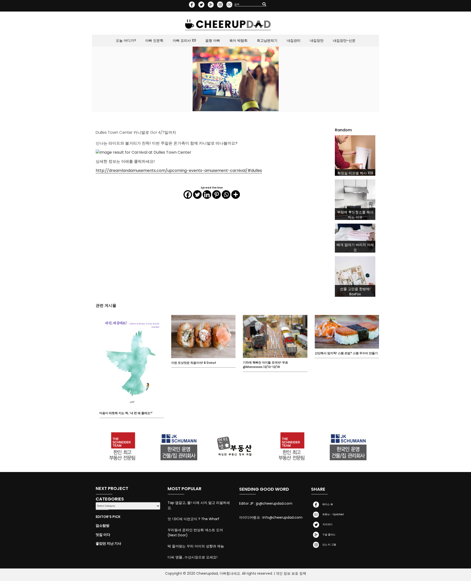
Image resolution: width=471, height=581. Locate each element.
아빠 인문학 (154, 40)
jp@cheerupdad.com (274, 503)
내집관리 (294, 40)
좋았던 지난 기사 (108, 543)
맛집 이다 (103, 534)
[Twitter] (197, 194)
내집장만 (317, 40)
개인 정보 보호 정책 (291, 573)
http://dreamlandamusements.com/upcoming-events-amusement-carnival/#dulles (179, 170)
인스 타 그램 (328, 544)
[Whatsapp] (226, 194)
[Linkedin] (207, 194)
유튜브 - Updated (332, 514)
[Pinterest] (216, 194)
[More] (235, 194)
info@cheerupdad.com (282, 517)
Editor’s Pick (108, 516)
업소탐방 (102, 525)
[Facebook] (187, 194)
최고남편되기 (267, 40)
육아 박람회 (238, 40)
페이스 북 (327, 504)
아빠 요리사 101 (184, 40)
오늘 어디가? (126, 40)
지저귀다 (326, 524)
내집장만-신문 (344, 40)
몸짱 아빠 (212, 40)
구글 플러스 (328, 534)
